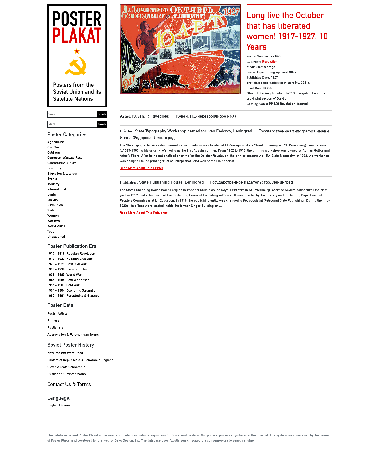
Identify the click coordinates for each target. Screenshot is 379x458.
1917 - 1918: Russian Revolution (71, 253)
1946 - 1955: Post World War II (69, 280)
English (53, 405)
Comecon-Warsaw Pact (64, 158)
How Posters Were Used (65, 353)
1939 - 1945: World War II (65, 274)
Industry (53, 184)
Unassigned (56, 236)
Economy (54, 168)
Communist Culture (61, 163)
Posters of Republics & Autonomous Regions (80, 360)
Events (52, 179)
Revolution (55, 205)
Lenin (51, 194)
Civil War (53, 147)
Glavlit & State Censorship (66, 367)
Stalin (51, 210)
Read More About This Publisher (143, 213)
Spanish (67, 405)
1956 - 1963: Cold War (63, 285)
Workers (53, 221)
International (56, 189)
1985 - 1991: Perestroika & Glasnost (73, 295)
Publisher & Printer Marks (66, 374)
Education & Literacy (62, 173)
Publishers (55, 327)
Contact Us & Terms (69, 384)
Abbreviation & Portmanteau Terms (73, 334)
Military (52, 200)
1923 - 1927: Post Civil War (66, 264)
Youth (51, 231)
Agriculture (55, 142)
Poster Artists (57, 313)
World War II (56, 226)
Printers (53, 320)
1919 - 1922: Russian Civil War (69, 259)
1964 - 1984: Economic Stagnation (72, 290)
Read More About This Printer (141, 168)
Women (53, 215)
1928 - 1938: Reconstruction (68, 269)
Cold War (53, 152)
